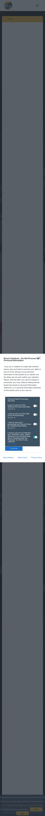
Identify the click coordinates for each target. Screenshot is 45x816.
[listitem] (22, 400)
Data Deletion (8, 457)
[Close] (40, 358)
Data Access (22, 457)
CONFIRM (14, 448)
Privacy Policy (36, 457)
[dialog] (22, 408)
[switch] (35, 406)
